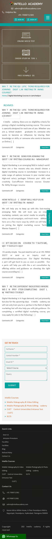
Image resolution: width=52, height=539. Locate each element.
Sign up (33, 20)
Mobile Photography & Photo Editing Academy (27, 406)
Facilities (5, 446)
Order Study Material (26, 58)
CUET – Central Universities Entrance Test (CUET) (12, 477)
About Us (5, 435)
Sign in (21, 20)
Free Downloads (26, 76)
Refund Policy (7, 453)
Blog (3, 449)
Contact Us (6, 456)
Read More (45, 147)
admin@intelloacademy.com (28, 9)
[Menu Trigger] (47, 17)
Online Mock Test (26, 41)
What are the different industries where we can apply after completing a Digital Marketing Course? (25, 289)
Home (4, 96)
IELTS (9, 416)
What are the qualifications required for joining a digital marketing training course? (25, 113)
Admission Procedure (10, 438)
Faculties (5, 442)
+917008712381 (13, 499)
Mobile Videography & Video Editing (22, 402)
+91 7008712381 (13, 493)
